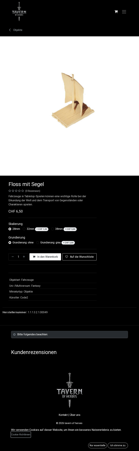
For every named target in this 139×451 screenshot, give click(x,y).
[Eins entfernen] (12, 256)
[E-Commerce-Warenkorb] (116, 11)
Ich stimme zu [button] (117, 445)
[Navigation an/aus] (124, 11)
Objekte (17, 30)
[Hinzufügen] (24, 256)
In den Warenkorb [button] (47, 256)
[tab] (69, 334)
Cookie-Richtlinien (20, 434)
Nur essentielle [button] (97, 445)
